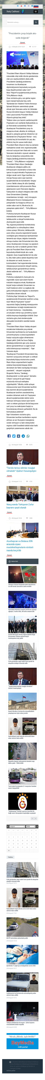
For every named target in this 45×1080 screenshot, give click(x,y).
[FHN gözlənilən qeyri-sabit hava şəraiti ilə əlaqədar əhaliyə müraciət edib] (22, 869)
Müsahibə (34, 1064)
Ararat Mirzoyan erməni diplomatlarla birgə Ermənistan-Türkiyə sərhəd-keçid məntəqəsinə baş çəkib (21, 636)
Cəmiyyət (12, 1068)
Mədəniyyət (26, 1064)
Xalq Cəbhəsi (13, 11)
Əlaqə (18, 1068)
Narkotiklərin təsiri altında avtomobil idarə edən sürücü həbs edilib (21, 737)
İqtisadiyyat (22, 1062)
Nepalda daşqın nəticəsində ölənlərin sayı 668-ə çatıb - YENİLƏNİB (21, 762)
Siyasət (22, 42)
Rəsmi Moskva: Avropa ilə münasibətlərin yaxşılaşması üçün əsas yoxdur (21, 712)
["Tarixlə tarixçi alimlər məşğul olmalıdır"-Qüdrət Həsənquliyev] (22, 458)
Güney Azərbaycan (15, 1064)
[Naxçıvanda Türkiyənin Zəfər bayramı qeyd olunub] (22, 494)
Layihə (17, 1066)
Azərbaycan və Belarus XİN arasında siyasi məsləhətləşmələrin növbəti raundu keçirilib (20, 546)
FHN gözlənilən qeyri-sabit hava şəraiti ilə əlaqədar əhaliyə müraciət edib (21, 662)
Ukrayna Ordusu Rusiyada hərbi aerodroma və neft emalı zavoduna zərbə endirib (21, 585)
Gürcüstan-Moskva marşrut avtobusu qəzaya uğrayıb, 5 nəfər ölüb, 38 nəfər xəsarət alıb (22, 610)
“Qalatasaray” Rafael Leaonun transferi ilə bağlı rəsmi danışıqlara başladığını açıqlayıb (22, 812)
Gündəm (30, 1066)
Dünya (29, 1062)
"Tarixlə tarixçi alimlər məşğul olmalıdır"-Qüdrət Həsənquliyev (21, 469)
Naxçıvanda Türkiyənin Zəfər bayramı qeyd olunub (20, 506)
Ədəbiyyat (24, 1066)
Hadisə (35, 1062)
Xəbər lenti (14, 561)
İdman (12, 1066)
